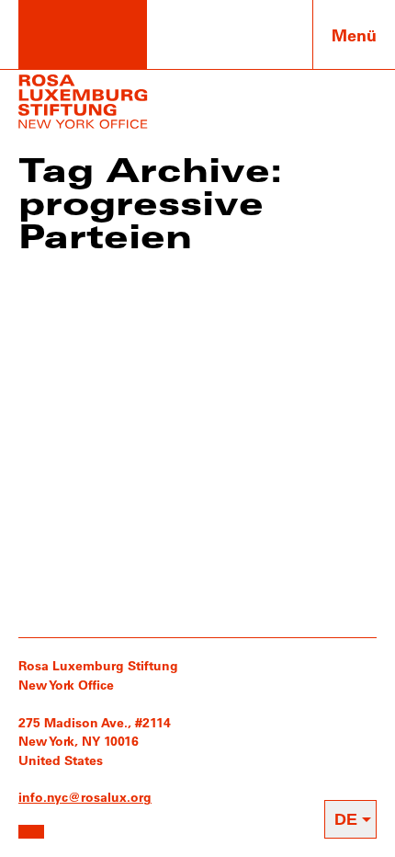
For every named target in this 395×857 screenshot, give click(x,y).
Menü (354, 35)
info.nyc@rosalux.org (85, 797)
